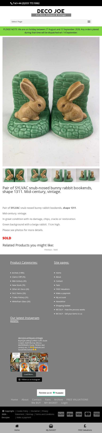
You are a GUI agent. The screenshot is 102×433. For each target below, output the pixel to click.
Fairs (58, 285)
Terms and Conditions (44, 414)
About (58, 277)
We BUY (36, 402)
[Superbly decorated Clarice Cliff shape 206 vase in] (43, 357)
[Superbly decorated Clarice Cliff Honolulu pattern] (34, 357)
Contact (59, 281)
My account (61, 297)
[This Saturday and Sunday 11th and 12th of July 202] (34, 367)
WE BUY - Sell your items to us (69, 313)
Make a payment (63, 293)
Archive (58, 399)
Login (64, 402)
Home (58, 273)
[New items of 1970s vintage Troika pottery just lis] (24, 357)
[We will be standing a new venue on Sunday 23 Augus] (15, 357)
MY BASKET (51, 402)
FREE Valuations (63, 289)
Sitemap (29, 414)
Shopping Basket (63, 305)
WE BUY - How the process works (70, 309)
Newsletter (60, 301)
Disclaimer (35, 411)
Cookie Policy (22, 411)
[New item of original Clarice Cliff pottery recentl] (43, 367)
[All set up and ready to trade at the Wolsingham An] (15, 367)
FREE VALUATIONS (77, 399)
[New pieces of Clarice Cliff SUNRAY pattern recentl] (24, 367)
